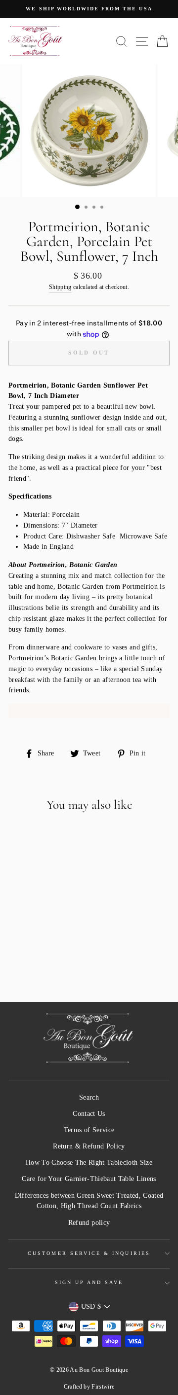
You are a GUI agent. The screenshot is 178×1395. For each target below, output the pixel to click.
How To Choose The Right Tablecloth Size (89, 1162)
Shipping (60, 287)
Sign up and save (89, 1282)
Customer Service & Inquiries (89, 1253)
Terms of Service (89, 1130)
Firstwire (102, 1386)
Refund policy (89, 1222)
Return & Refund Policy (89, 1146)
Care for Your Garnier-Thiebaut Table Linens (89, 1178)
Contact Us (89, 1113)
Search (89, 1097)
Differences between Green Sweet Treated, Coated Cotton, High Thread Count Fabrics (89, 1201)
